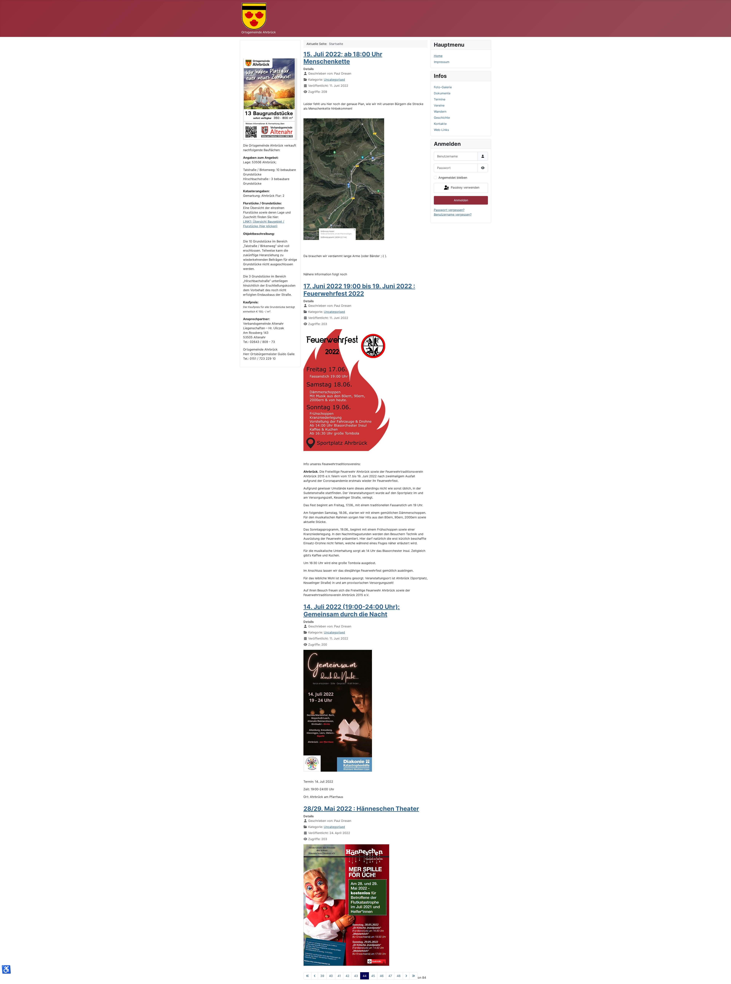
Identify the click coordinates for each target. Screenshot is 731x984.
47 (390, 976)
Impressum (441, 62)
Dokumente (442, 93)
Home (438, 56)
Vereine (439, 105)
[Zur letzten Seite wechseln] (413, 975)
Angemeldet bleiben (452, 177)
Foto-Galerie (443, 87)
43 (356, 976)
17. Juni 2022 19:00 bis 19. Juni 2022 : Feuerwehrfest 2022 (359, 289)
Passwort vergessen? (449, 210)
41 (339, 976)
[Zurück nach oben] (724, 977)
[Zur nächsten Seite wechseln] (406, 975)
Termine (439, 99)
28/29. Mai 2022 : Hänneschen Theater (361, 808)
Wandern (440, 111)
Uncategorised (334, 79)
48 (399, 976)
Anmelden (461, 200)
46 (382, 976)
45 (373, 976)
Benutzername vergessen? (453, 214)
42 (347, 976)
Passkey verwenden (464, 188)
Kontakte (440, 124)
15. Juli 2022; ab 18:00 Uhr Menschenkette (342, 57)
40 (331, 976)
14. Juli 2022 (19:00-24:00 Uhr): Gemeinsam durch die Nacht (351, 610)
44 (364, 976)
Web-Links (441, 130)
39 (322, 976)
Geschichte (442, 118)
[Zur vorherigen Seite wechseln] (314, 975)
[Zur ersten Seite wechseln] (307, 975)
